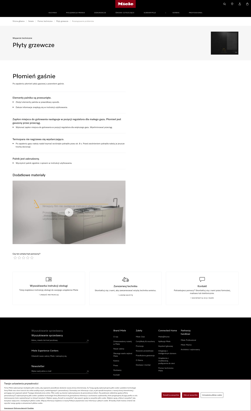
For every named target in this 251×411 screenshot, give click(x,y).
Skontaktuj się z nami (203, 298)
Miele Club (140, 337)
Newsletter (37, 366)
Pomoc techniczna (45, 21)
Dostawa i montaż (143, 365)
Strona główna (18, 21)
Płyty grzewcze (62, 21)
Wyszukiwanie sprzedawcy (47, 335)
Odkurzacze (100, 13)
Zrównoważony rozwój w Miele (122, 343)
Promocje (140, 346)
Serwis (176, 13)
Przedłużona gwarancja (145, 356)
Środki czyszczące (125, 13)
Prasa (115, 365)
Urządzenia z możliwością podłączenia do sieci (166, 360)
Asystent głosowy (165, 346)
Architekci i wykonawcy (190, 350)
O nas (115, 337)
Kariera (116, 361)
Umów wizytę (126, 295)
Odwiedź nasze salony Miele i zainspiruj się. (49, 356)
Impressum (8, 408)
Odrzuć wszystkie (191, 395)
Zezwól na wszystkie (171, 395)
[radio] (15, 257)
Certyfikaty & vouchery (145, 341)
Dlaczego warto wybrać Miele (122, 355)
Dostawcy (117, 370)
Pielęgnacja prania (75, 13)
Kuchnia (53, 13)
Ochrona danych (20, 408)
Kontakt (116, 375)
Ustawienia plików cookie (212, 395)
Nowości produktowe (144, 351)
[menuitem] (54, 12)
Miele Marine (186, 345)
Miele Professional (188, 340)
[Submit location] (87, 341)
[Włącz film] (69, 212)
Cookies (30, 408)
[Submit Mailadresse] (87, 372)
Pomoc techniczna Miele (165, 369)
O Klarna (139, 360)
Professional (195, 13)
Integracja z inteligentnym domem (167, 352)
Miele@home (164, 337)
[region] (125, 395)
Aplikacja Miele (164, 341)
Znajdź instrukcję (49, 295)
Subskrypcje (150, 13)
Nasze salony (118, 349)
